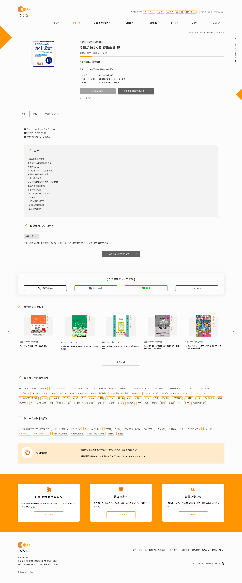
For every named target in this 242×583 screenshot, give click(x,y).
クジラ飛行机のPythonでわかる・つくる (35, 429)
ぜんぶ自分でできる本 (93, 429)
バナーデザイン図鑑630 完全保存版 (33, 346)
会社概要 (174, 23)
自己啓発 (22, 403)
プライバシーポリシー (198, 563)
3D (51, 388)
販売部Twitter (214, 563)
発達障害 (130, 403)
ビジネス (170, 12)
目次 (35, 114)
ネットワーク (137, 393)
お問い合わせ (218, 23)
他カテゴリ (190, 12)
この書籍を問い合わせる (134, 91)
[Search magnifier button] (222, 12)
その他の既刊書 (198, 403)
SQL (88, 388)
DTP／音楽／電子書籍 (119, 393)
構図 (101, 398)
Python (36, 393)
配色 (129, 398)
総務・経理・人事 (63, 403)
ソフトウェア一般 (95, 42)
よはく (75, 398)
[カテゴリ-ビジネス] (121, 336)
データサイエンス (63, 388)
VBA (93, 393)
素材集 (121, 398)
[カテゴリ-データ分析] (162, 336)
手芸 (179, 403)
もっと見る (121, 362)
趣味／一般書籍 (151, 403)
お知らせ (195, 23)
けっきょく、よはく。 (194, 429)
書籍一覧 (76, 23)
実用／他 (179, 12)
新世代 (108, 429)
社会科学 (189, 398)
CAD (46, 393)
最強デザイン (149, 429)
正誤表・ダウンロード (53, 114)
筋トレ (120, 403)
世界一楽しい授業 (60, 434)
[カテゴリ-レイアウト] (38, 336)
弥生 (90, 98)
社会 (198, 398)
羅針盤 (120, 434)
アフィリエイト (199, 393)
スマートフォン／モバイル (141, 388)
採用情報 (153, 23)
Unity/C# (82, 393)
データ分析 (78, 388)
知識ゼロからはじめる (95, 434)
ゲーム (151, 12)
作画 (156, 398)
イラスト (138, 398)
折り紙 (111, 403)
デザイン (160, 12)
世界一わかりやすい (42, 434)
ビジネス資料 (209, 398)
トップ (56, 23)
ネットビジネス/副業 (38, 403)
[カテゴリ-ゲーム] (203, 336)
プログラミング (203, 388)
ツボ (181, 429)
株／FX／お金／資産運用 (84, 403)
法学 (51, 403)
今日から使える (77, 434)
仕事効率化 (177, 398)
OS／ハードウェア (59, 393)
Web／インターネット (107, 388)
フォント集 (208, 429)
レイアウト (110, 398)
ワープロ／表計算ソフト (28, 398)
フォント (148, 398)
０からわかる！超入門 (132, 429)
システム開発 (189, 388)
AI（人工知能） (30, 388)
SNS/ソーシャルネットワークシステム (176, 393)
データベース (24, 393)
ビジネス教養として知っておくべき (68, 429)
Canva (92, 398)
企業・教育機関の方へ (103, 23)
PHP (72, 393)
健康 (163, 403)
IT (145, 12)
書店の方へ (131, 23)
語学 (187, 403)
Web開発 (124, 388)
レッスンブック (24, 434)
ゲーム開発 (54, 398)
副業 (220, 398)
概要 (23, 114)
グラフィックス (160, 388)
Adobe (43, 388)
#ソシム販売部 (235, 48)
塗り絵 (171, 403)
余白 (83, 398)
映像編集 (161, 429)
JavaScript (175, 388)
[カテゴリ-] (79, 337)
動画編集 (102, 393)
